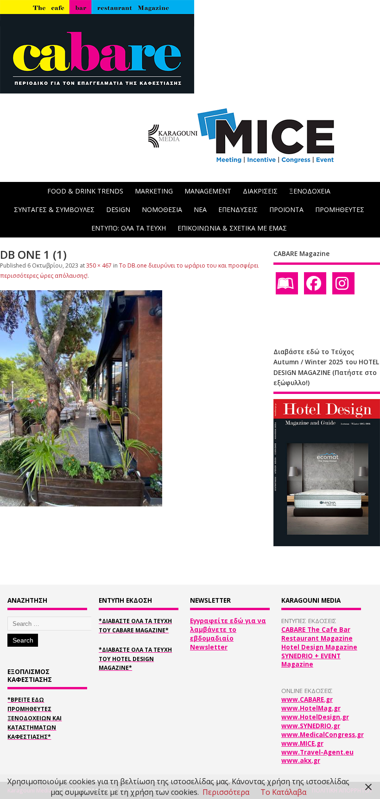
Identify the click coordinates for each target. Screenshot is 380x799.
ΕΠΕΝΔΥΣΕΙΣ (238, 209)
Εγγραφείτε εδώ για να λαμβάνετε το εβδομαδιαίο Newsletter (228, 634)
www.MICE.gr (302, 743)
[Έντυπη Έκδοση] (287, 283)
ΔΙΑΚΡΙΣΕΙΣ (260, 191)
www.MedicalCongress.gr (322, 734)
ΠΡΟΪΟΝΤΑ (286, 209)
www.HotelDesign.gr (315, 717)
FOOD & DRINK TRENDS (85, 191)
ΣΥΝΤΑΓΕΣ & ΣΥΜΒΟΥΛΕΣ (54, 209)
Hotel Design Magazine (319, 647)
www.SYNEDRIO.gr (310, 726)
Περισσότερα (226, 792)
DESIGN (118, 209)
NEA (200, 209)
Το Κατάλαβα (283, 792)
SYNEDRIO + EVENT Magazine (311, 660)
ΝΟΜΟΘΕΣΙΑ (162, 209)
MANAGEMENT (207, 191)
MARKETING (154, 191)
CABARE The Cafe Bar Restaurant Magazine (317, 634)
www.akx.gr (300, 760)
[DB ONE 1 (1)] (81, 503)
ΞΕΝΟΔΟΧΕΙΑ (309, 191)
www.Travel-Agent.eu (317, 752)
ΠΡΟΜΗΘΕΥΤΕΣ (339, 209)
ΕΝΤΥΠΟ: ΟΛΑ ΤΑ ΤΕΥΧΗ (128, 228)
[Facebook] (315, 283)
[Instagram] (343, 283)
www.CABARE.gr (307, 699)
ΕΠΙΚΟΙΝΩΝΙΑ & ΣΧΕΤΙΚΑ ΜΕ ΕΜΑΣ (232, 228)
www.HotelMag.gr (311, 708)
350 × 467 (99, 265)
